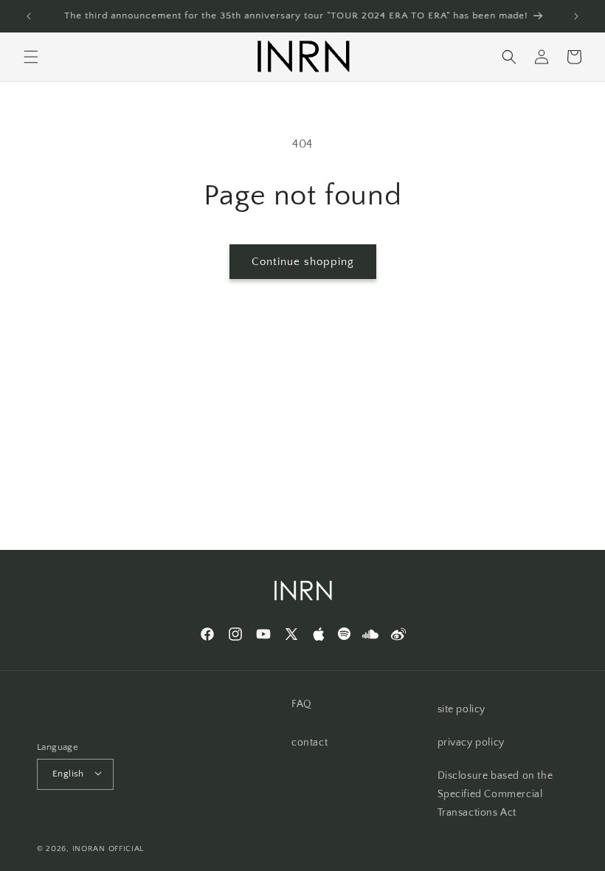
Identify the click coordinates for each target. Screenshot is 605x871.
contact (309, 742)
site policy (462, 709)
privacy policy (471, 742)
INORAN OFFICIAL (108, 848)
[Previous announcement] (29, 16)
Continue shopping (303, 261)
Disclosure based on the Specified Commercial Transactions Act (495, 794)
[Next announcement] (576, 16)
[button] (31, 57)
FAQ (301, 704)
